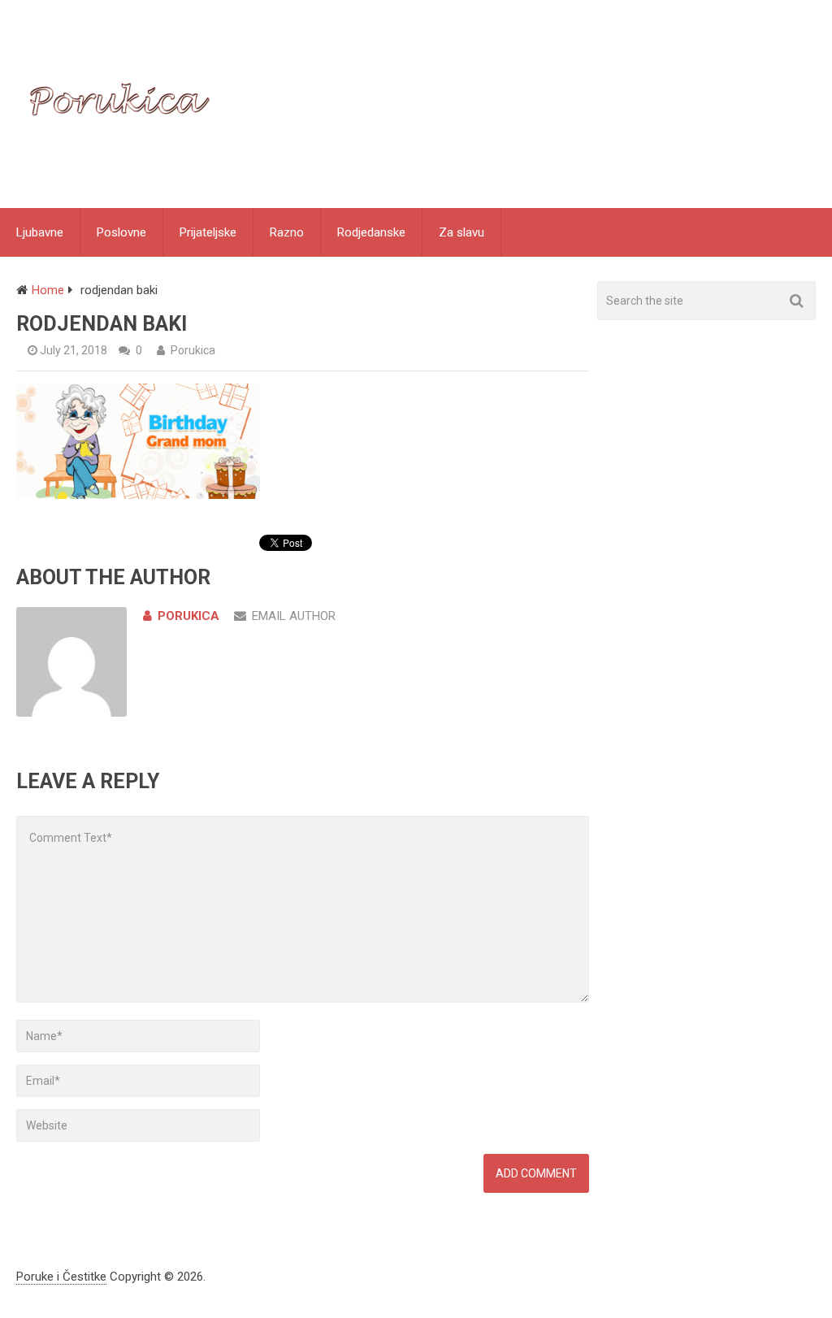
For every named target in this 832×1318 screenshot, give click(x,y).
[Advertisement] (714, 482)
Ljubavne (39, 232)
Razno (287, 232)
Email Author (294, 616)
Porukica (193, 350)
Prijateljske (208, 232)
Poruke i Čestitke (61, 1276)
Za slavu (461, 232)
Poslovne (121, 232)
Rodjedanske (371, 232)
